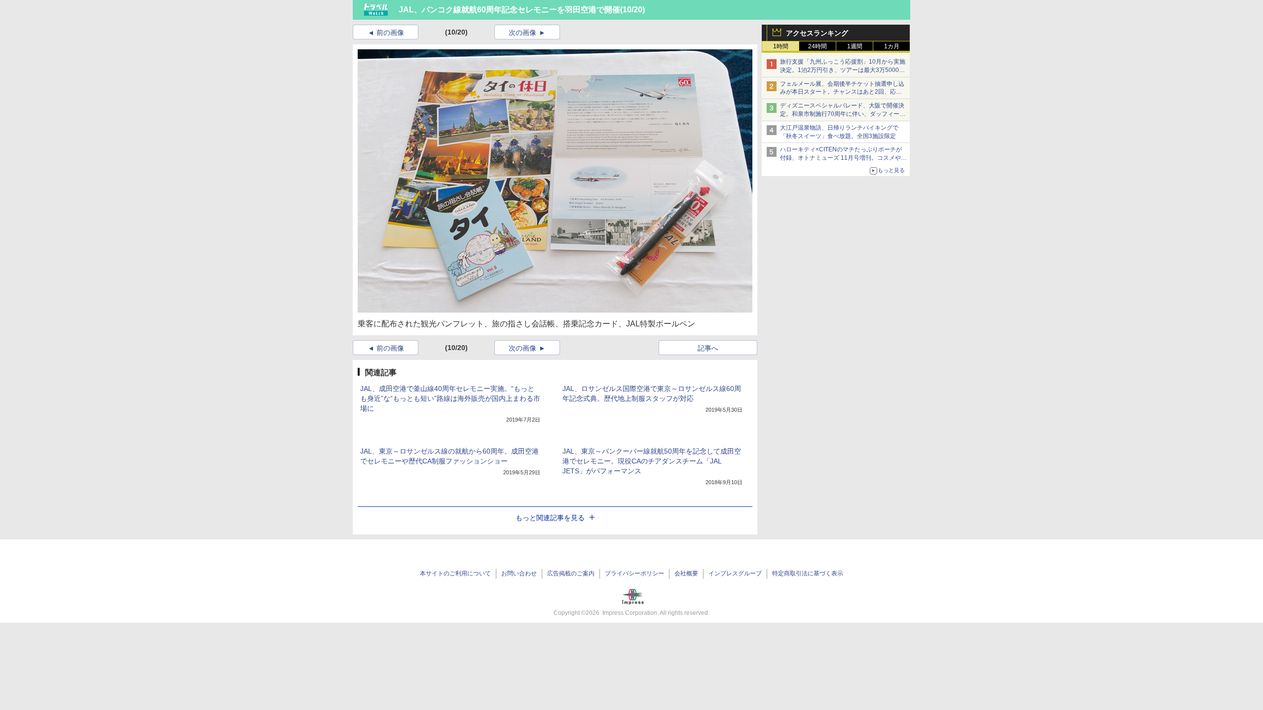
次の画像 (522, 32)
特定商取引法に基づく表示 (807, 573)
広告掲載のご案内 (570, 573)
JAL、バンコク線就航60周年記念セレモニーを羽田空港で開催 (509, 9)
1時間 (780, 46)
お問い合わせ (519, 573)
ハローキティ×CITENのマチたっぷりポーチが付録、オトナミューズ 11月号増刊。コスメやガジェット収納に (843, 158)
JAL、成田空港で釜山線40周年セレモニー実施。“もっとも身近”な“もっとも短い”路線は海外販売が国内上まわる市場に (450, 398)
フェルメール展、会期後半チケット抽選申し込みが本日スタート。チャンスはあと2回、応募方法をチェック (842, 92)
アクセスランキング (817, 33)
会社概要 (686, 573)
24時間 (817, 46)
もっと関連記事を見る (550, 518)
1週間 (854, 46)
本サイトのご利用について (455, 573)
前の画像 (390, 32)
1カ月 (891, 46)
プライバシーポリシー (634, 573)
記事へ (708, 348)
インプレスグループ (735, 573)
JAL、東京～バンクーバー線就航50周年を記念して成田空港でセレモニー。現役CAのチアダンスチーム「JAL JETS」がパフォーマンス (651, 461)
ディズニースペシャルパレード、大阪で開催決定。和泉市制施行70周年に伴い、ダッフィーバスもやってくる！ (842, 114)
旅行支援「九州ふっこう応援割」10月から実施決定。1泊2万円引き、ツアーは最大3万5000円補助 (842, 70)
